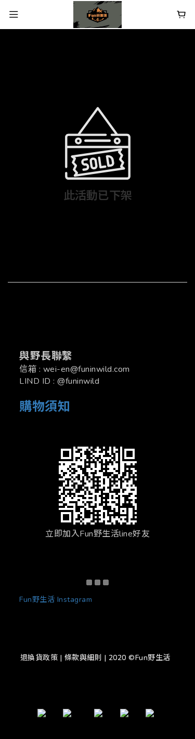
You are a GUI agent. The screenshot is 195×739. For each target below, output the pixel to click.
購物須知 (44, 406)
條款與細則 (83, 658)
